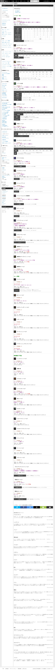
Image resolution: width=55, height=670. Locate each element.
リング (3, 62)
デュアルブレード (5, 45)
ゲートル (3, 56)
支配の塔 (3, 124)
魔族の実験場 (4, 105)
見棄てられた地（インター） (6, 142)
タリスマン (4, 67)
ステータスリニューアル (6, 20)
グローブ (6, 53)
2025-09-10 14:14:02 (50, 542)
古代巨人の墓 (4, 118)
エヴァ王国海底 (4, 116)
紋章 (8, 62)
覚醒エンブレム (4, 78)
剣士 (3, 34)
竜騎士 (3, 32)
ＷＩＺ (8, 29)
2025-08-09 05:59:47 (50, 632)
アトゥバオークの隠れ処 (6, 110)
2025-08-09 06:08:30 (50, 564)
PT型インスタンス (5, 135)
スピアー (8, 42)
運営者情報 (19, 668)
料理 (3, 75)
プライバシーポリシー (13, 668)
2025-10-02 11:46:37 (50, 534)
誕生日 (3, 176)
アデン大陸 (4, 88)
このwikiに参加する (46, 1)
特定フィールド (4, 90)
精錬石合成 (4, 23)
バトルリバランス (5, 10)
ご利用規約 (7, 668)
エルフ (3, 31)
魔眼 (3, 74)
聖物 (3, 77)
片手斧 (5, 42)
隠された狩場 (4, 122)
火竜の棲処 (4, 92)
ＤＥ (5, 31)
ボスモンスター (4, 83)
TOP (3, 668)
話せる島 (3, 86)
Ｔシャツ (6, 51)
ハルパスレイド (4, 131)
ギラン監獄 (4, 114)
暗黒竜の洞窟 (4, 121)
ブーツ (10, 53)
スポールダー (8, 56)
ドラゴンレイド (4, 132)
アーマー (10, 51)
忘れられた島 (4, 97)
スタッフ (3, 43)
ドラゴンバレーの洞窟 (5, 115)
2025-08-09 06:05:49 (50, 587)
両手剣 (9, 40)
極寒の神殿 (4, 137)
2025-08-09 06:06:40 (50, 579)
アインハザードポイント (6, 175)
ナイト (5, 29)
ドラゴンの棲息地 (5, 141)
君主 (3, 29)
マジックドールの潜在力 (6, 73)
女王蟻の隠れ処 (4, 125)
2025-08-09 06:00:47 (50, 617)
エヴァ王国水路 (4, 108)
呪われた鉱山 (4, 85)
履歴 (28, 1)
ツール (18, 1)
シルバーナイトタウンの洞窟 (6, 104)
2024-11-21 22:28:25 (50, 655)
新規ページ (8, 1)
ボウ (6, 43)
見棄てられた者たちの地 (6, 107)
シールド (3, 55)
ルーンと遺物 (9, 66)
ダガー (3, 40)
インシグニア (4, 64)
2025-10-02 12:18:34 (50, 519)
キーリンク (9, 47)
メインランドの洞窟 (5, 111)
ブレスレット (4, 66)
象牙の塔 (3, 109)
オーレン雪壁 (4, 94)
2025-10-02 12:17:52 (50, 527)
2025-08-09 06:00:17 (50, 625)
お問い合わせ (24, 668)
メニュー (3, 193)
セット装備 (17, 11)
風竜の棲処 (4, 93)
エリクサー (4, 153)
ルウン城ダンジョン (5, 126)
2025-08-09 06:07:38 (50, 572)
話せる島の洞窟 (4, 103)
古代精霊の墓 (4, 117)
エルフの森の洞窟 (5, 113)
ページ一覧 (23, 1)
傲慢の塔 (3, 120)
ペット (3, 170)
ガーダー (7, 55)
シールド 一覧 (17, 9)
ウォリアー (9, 32)
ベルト (6, 62)
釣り (3, 158)
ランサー (5, 34)
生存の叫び (4, 177)
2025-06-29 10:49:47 (50, 647)
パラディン (9, 34)
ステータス (4, 169)
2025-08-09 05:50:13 (50, 640)
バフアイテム (4, 76)
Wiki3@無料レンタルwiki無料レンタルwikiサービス (44, 668)
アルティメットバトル (5, 159)
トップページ (4, 8)
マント (3, 53)
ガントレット (10, 43)
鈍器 (3, 42)
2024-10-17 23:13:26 (50, 662)
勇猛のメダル (4, 157)
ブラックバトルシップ (5, 102)
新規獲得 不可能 (17, 12)
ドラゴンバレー (4, 95)
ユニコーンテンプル (5, 138)
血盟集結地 (4, 139)
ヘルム (3, 51)
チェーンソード (4, 47)
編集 (13, 1)
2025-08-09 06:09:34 (50, 557)
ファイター (4, 36)
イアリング (4, 61)
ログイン (52, 1)
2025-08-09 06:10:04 (50, 549)
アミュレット (8, 61)
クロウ (10, 45)
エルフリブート (4, 21)
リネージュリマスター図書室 (10, 3)
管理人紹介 (4, 24)
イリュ (6, 32)
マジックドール (4, 72)
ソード (6, 40)
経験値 (3, 167)
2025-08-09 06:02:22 (50, 602)
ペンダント (9, 64)
